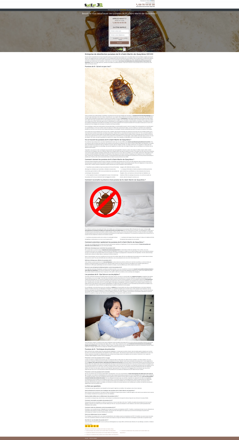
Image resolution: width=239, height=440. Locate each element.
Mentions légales (93, 438)
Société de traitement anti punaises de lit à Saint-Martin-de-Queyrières (102, 432)
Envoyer (119, 42)
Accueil (86, 438)
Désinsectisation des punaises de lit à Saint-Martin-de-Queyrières (101, 430)
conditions (121, 38)
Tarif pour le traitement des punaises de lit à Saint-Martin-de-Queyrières (102, 434)
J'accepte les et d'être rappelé (120, 39)
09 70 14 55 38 (146, 4)
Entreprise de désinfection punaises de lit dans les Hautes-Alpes (99, 428)
